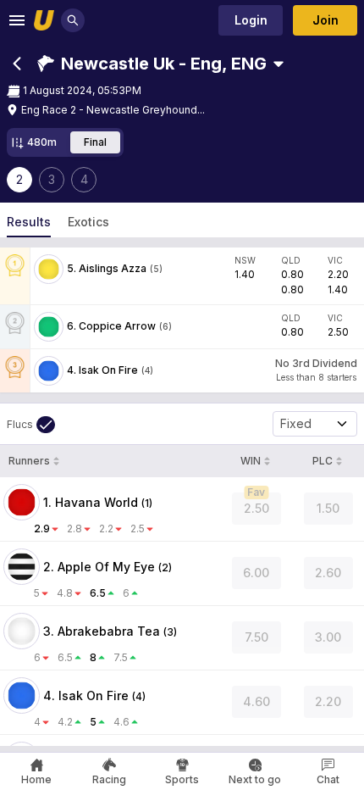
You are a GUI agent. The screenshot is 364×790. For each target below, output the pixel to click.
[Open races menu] (278, 63)
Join (325, 20)
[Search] (73, 20)
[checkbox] (31, 424)
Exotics (88, 221)
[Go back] (17, 63)
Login (250, 20)
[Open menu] (17, 20)
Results (29, 221)
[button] (152, 63)
